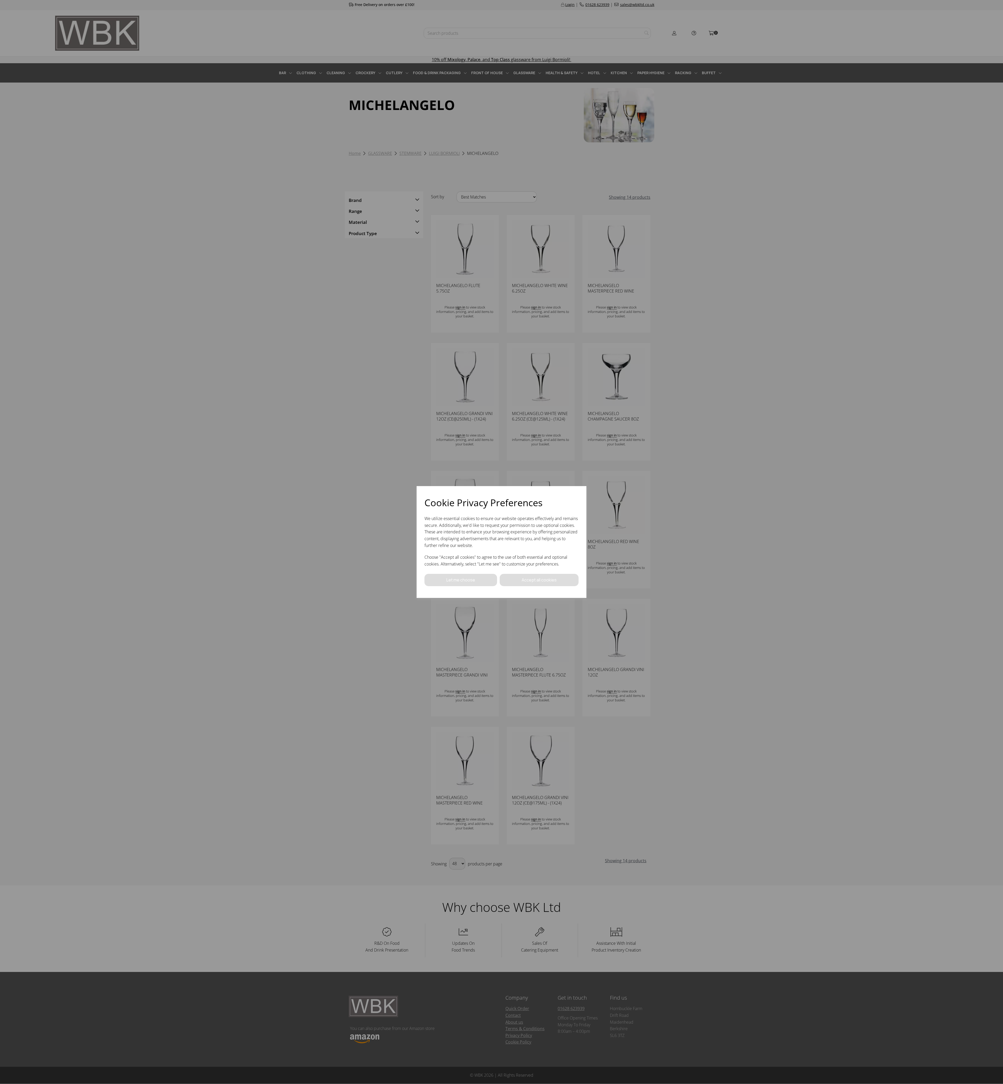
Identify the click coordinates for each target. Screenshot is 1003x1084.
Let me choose (460, 580)
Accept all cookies (539, 580)
